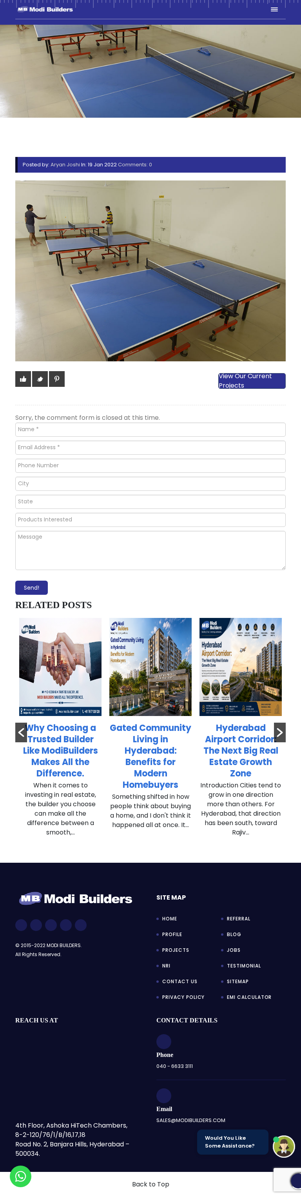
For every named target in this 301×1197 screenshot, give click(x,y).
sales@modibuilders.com (190, 1120)
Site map (171, 897)
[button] (21, 732)
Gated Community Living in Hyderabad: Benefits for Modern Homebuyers (150, 756)
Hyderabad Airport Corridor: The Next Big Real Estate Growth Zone (240, 751)
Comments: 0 (135, 164)
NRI (166, 965)
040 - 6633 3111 (174, 1066)
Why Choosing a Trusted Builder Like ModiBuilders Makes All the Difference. (60, 751)
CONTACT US (180, 981)
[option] (60, 731)
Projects (175, 950)
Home (169, 918)
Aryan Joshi (65, 164)
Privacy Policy (183, 997)
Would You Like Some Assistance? (230, 1142)
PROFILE (172, 934)
